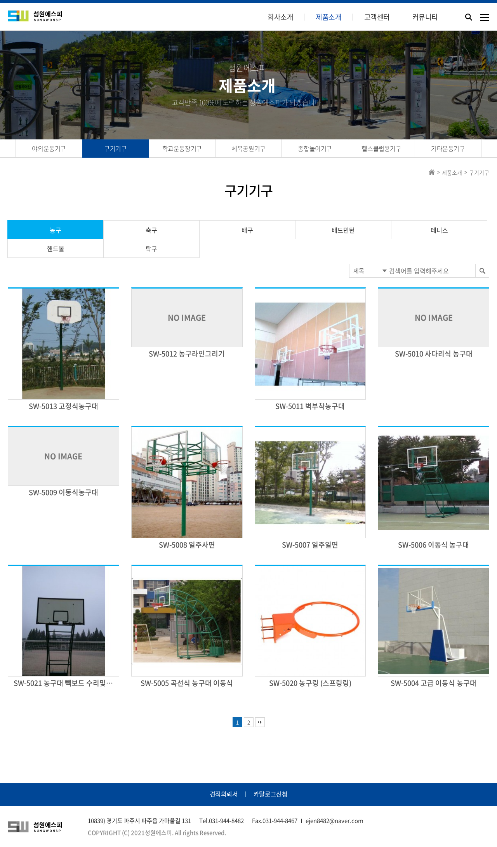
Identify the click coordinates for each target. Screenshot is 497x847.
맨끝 (260, 722)
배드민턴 (343, 230)
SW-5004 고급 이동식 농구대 (433, 683)
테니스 (439, 230)
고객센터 (377, 17)
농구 (55, 230)
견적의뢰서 (224, 793)
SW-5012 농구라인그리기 (187, 353)
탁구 (151, 248)
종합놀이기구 (315, 148)
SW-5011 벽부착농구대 (310, 406)
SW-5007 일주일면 (310, 544)
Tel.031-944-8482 (221, 820)
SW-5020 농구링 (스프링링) (310, 683)
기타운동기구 (448, 148)
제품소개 (328, 17)
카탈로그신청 (271, 793)
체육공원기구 (248, 148)
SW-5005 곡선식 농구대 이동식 (187, 683)
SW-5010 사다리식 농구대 (434, 353)
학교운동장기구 (182, 148)
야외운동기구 (49, 148)
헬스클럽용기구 (381, 148)
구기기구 (115, 148)
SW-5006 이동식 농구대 (433, 544)
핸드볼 (55, 248)
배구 (247, 230)
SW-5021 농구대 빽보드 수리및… (63, 683)
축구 (151, 230)
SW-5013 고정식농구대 (63, 406)
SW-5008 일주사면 (187, 544)
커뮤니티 (425, 17)
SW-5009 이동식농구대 (63, 492)
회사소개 (280, 17)
